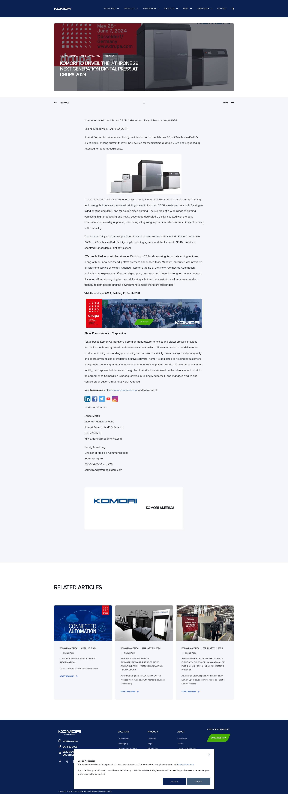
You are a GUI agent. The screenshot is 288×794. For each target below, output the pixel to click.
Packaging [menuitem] (123, 744)
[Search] (233, 9)
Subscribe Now (218, 738)
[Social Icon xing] (67, 761)
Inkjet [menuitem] (150, 744)
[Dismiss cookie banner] (209, 755)
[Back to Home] (62, 9)
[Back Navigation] (144, 103)
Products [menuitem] (129, 9)
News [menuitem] (186, 9)
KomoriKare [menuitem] (149, 9)
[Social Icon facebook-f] (61, 761)
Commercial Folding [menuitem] (127, 748)
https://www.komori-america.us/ (123, 390)
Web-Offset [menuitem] (153, 748)
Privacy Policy (106, 791)
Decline (198, 781)
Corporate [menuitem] (203, 9)
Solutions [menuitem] (110, 9)
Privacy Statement (185, 764)
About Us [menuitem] (169, 9)
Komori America (69, 56)
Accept (174, 781)
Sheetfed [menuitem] (152, 739)
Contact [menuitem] (221, 9)
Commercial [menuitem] (123, 739)
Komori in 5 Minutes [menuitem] (186, 748)
